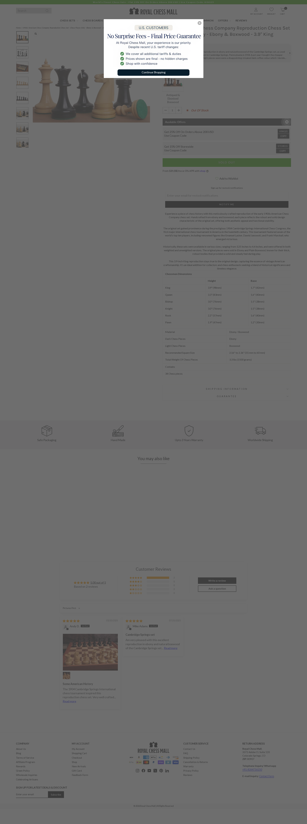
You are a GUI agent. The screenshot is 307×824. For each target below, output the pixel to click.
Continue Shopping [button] (153, 72)
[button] (199, 23)
